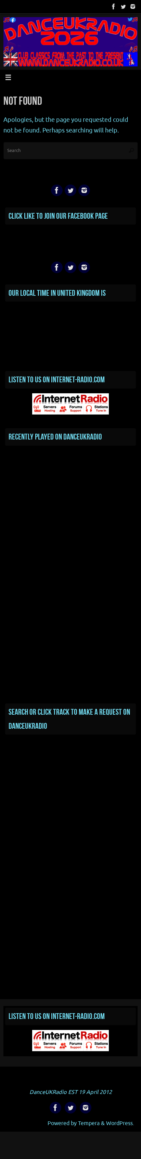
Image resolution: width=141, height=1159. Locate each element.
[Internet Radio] (70, 413)
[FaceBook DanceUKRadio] (113, 6)
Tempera (89, 1123)
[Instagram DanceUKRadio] (133, 6)
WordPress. (120, 1123)
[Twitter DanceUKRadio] (123, 6)
